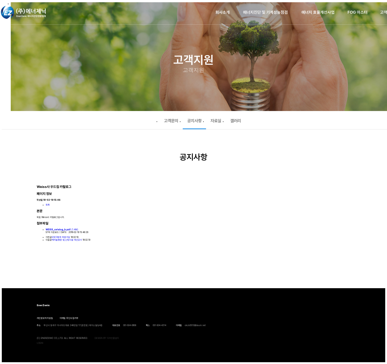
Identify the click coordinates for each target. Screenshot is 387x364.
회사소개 (222, 12)
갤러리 (235, 120)
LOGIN (40, 343)
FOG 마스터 (358, 12)
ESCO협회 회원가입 (61, 237)
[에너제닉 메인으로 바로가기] (23, 12)
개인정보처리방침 (45, 318)
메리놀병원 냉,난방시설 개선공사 (67, 239)
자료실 (216, 120)
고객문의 (171, 120)
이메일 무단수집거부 (69, 318)
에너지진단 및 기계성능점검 (265, 12)
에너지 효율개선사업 (318, 12)
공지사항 (194, 120)
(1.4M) (62, 229)
